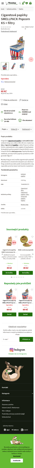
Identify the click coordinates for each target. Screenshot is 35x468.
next (33, 254)
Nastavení (16, 456)
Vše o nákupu (6, 411)
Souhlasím (17, 461)
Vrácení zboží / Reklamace (10, 408)
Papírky (23, 201)
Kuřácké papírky (23, 175)
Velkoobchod (6, 417)
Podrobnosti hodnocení (9, 31)
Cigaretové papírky (24, 193)
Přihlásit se (26, 339)
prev (2, 254)
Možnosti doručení (9, 82)
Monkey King (24, 205)
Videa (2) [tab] (14, 129)
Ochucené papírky (24, 198)
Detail (9, 314)
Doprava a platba (7, 404)
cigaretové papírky (14, 141)
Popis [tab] (4, 129)
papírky (15, 145)
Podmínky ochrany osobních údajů (13, 414)
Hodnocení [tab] (26, 129)
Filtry (27, 194)
